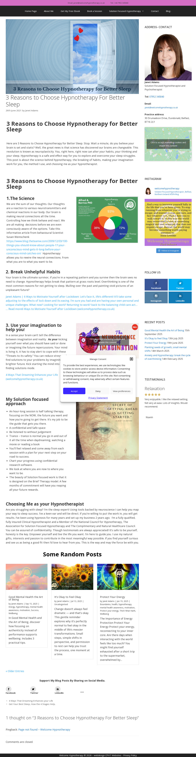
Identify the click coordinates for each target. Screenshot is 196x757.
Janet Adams (17, 603)
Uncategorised (61, 604)
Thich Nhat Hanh (127, 610)
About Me (49, 11)
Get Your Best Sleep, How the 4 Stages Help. (32, 704)
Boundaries (105, 604)
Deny (98, 391)
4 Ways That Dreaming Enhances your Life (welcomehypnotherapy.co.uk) (32, 377)
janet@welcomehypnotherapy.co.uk (161, 107)
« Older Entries (15, 671)
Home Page (31, 11)
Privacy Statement (98, 397)
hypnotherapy (22, 606)
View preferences (121, 391)
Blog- (168, 11)
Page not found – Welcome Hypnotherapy (44, 729)
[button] (131, 359)
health (115, 604)
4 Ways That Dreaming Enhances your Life (31, 700)
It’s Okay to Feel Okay (67, 597)
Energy (12, 606)
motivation (25, 610)
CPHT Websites (113, 755)
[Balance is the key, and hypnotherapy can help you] (168, 222)
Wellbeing (13, 613)
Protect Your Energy (112, 597)
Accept (74, 391)
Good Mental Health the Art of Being (26, 598)
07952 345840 (156, 96)
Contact (155, 11)
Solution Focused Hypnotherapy (125, 11)
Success (34, 610)
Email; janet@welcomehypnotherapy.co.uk (86, 3)
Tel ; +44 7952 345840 (119, 3)
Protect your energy (109, 610)
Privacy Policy (130, 755)
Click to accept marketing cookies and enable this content (107, 341)
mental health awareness (111, 607)
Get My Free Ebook (70, 11)
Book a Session (94, 11)
